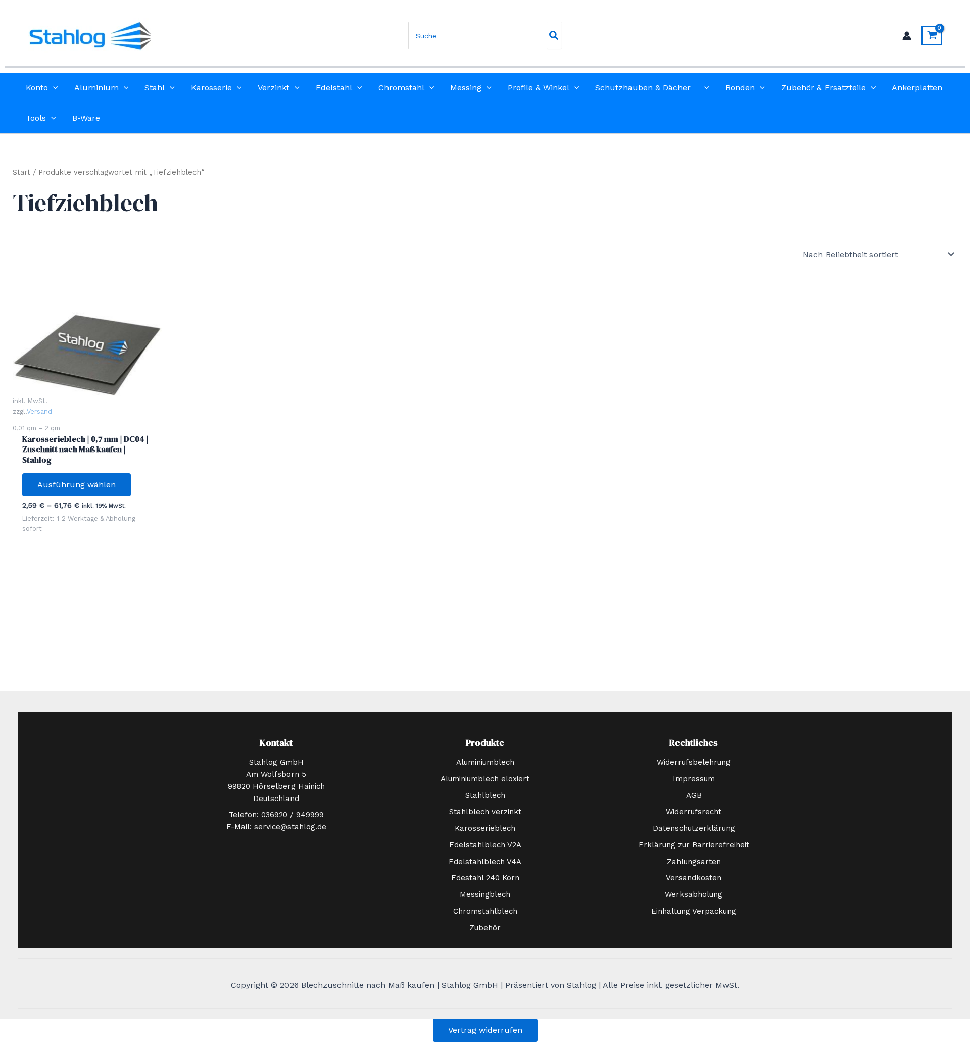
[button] (53, 88)
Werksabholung (693, 894)
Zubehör (485, 927)
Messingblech (485, 894)
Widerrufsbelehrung (694, 762)
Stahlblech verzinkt (485, 811)
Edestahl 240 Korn (485, 877)
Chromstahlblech (485, 911)
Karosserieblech (485, 828)
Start (21, 172)
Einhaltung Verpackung (693, 911)
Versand (39, 411)
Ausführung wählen (76, 484)
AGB (694, 795)
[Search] (554, 35)
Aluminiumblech (485, 762)
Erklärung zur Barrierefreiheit (694, 845)
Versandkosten (693, 877)
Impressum (694, 778)
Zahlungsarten (694, 861)
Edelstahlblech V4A (485, 861)
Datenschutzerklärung (694, 828)
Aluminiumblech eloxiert (485, 778)
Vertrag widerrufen (485, 1030)
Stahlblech (485, 795)
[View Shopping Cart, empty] (932, 35)
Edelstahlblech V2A (485, 845)
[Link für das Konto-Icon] (906, 35)
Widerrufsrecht (693, 811)
